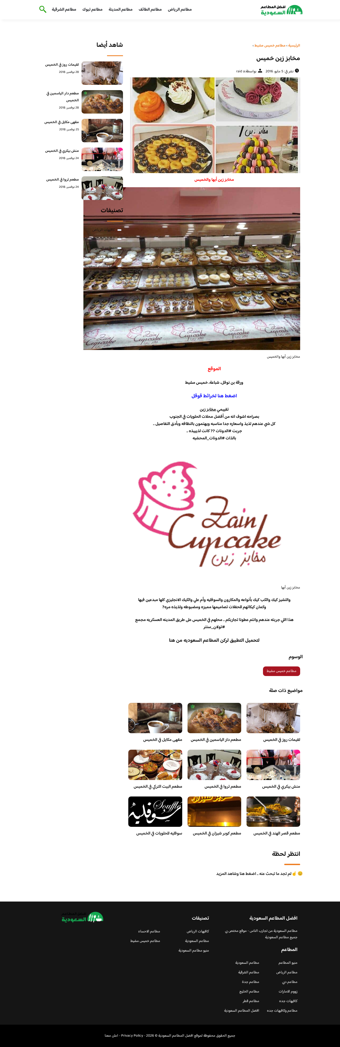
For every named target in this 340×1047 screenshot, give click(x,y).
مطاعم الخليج (249, 991)
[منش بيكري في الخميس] (102, 159)
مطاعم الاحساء (104, 239)
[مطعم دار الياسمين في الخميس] (102, 102)
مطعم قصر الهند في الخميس (276, 833)
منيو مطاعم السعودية (99, 266)
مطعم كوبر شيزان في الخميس (217, 833)
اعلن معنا (111, 1036)
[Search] (41, 10)
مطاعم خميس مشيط (281, 671)
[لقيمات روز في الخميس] (102, 73)
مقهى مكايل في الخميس (162, 740)
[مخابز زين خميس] (214, 125)
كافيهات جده (288, 1001)
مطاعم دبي (290, 982)
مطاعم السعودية (103, 248)
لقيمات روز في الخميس (281, 740)
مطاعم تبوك (92, 9)
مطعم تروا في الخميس (223, 786)
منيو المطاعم (288, 963)
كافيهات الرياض (103, 230)
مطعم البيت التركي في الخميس (158, 786)
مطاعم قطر (251, 1001)
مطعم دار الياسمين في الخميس (216, 740)
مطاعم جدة (250, 982)
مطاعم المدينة (121, 9)
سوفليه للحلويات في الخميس (159, 833)
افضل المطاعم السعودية (241, 1011)
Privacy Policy (132, 1036)
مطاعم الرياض (180, 9)
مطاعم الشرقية (64, 9)
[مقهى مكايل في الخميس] (102, 130)
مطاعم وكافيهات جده (282, 1011)
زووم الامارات (288, 991)
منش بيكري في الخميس (281, 786)
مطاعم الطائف (150, 9)
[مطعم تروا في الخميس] (102, 188)
